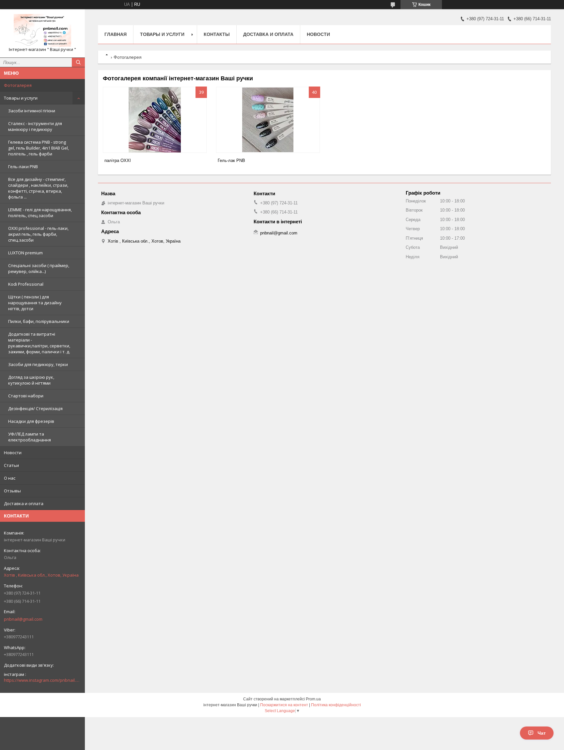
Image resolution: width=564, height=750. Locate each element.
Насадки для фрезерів (31, 421)
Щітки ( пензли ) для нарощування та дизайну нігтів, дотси (35, 302)
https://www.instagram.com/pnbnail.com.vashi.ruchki (42, 680)
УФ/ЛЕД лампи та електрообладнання (29, 437)
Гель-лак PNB (231, 160)
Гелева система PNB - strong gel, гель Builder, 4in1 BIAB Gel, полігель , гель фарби (38, 148)
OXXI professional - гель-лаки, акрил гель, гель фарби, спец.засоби (38, 234)
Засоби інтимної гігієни (31, 111)
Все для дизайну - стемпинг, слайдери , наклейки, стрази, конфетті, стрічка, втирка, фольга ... (38, 188)
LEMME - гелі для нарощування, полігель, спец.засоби (40, 212)
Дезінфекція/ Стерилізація (35, 408)
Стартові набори (25, 396)
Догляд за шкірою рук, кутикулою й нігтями (31, 380)
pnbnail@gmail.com (23, 619)
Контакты (217, 34)
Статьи (11, 465)
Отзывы (12, 491)
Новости (13, 452)
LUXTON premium (25, 253)
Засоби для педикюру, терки (38, 364)
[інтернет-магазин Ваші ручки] (42, 30)
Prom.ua (313, 699)
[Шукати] (78, 62)
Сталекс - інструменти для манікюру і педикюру (35, 126)
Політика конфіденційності (336, 705)
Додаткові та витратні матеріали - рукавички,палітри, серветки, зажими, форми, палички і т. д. (39, 343)
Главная (115, 34)
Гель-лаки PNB (23, 166)
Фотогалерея (18, 85)
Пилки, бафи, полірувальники (38, 321)
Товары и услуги (21, 98)
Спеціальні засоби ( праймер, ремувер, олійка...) (38, 268)
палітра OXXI (117, 160)
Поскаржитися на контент (284, 705)
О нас (9, 478)
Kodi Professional (25, 284)
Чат (542, 733)
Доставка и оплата (23, 503)
